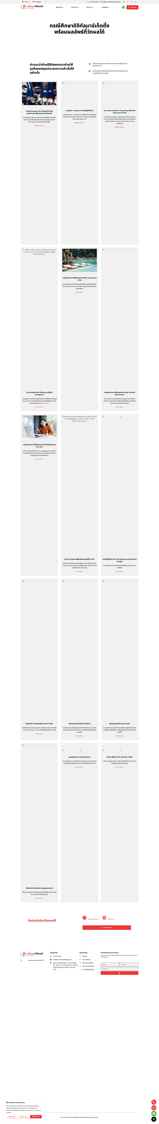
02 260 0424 (93, 917)
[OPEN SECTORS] (78, 7)
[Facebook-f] (127, 1)
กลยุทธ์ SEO (45, 403)
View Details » (39, 125)
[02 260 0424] (84, 918)
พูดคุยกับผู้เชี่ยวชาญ (93, 919)
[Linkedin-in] (135, 1)
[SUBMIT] (119, 973)
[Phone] (153, 1102)
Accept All (36, 1116)
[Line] (123, 1)
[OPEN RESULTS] (93, 7)
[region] (24, 1109)
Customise (11, 1116)
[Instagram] (131, 1)
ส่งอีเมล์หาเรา (111, 919)
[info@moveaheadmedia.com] (104, 918)
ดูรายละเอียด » (39, 407)
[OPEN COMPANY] (109, 7)
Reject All (23, 1116)
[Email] (153, 1107)
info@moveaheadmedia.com (119, 917)
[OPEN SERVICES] (63, 7)
